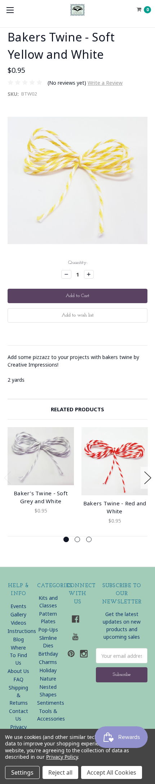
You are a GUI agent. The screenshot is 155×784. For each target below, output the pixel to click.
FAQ (18, 679)
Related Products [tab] (77, 409)
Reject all (60, 772)
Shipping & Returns (18, 695)
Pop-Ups (48, 629)
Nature (48, 678)
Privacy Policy (62, 756)
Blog (18, 639)
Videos (18, 622)
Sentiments (50, 702)
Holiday (48, 670)
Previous (7, 478)
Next (148, 478)
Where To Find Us (18, 655)
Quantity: (77, 262)
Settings (22, 772)
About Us (18, 671)
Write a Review (105, 82)
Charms (48, 662)
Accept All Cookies (111, 772)
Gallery (18, 614)
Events (18, 606)
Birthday (48, 653)
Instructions (22, 631)
